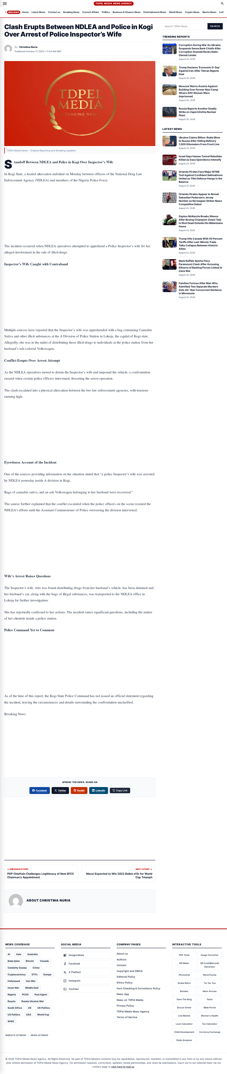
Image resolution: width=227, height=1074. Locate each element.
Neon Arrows (210, 991)
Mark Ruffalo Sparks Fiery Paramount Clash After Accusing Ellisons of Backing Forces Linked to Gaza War (200, 265)
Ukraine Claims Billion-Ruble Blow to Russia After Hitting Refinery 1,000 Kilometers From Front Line (199, 141)
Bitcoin (30, 961)
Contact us (54, 12)
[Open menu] (4, 4)
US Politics (14, 1014)
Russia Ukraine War (32, 1001)
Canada (44, 961)
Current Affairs (90, 12)
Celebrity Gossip (17, 967)
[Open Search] (222, 3)
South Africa (15, 1007)
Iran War (30, 981)
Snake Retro (184, 983)
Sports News (209, 12)
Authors (122, 959)
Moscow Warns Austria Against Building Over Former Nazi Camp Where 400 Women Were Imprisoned (198, 91)
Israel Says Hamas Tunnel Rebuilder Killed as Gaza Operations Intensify (200, 158)
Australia (32, 954)
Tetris (210, 999)
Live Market (184, 1015)
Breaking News (71, 12)
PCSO (25, 994)
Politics (106, 12)
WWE (11, 1021)
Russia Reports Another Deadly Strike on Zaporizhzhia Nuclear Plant (198, 112)
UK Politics (43, 1007)
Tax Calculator (209, 1024)
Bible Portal (210, 1007)
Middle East (31, 987)
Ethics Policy (124, 982)
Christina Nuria (28, 47)
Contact (121, 965)
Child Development (184, 1032)
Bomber (184, 991)
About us (122, 953)
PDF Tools (184, 955)
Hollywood (14, 981)
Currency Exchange (209, 1032)
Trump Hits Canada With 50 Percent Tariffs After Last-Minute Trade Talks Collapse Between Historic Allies (200, 243)
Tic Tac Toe (210, 983)
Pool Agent (41, 994)
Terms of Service (127, 1017)
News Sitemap (39, 1035)
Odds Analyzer (184, 1040)
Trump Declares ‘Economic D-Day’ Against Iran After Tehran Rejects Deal (199, 71)
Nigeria (12, 994)
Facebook (41, 790)
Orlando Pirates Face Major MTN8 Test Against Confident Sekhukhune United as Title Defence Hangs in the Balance (201, 176)
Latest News (38, 12)
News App (123, 994)
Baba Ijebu (14, 961)
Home (25, 12)
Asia (18, 954)
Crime (36, 967)
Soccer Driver (184, 1007)
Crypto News (192, 12)
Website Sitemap (15, 1035)
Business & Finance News (127, 12)
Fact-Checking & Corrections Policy (138, 988)
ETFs (34, 974)
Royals (11, 1001)
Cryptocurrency (17, 974)
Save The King (184, 999)
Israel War (13, 987)
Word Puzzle (209, 975)
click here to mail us (122, 1066)
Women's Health (209, 1015)
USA (28, 1014)
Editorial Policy (126, 976)
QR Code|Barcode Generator (209, 965)
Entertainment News (154, 12)
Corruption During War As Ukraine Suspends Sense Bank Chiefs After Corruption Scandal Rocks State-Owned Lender (200, 50)
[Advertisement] (79, 202)
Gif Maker (184, 963)
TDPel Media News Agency (114, 3)
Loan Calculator (184, 1024)
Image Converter (209, 955)
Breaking (13, 12)
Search (215, 26)
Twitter (62, 790)
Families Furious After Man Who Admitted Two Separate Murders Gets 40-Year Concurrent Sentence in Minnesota (200, 288)
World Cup (43, 1014)
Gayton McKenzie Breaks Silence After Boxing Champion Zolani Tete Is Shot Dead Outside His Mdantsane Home (201, 221)
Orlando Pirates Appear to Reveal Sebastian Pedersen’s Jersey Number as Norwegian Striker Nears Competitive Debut (200, 199)
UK (29, 1007)
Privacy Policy (125, 1005)
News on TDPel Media (130, 999)
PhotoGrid (184, 975)
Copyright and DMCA (130, 970)
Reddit (81, 790)
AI (9, 954)
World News (175, 12)
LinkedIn (100, 790)
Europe (47, 974)
